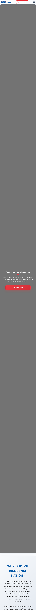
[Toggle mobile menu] (34, 2)
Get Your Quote (18, 287)
